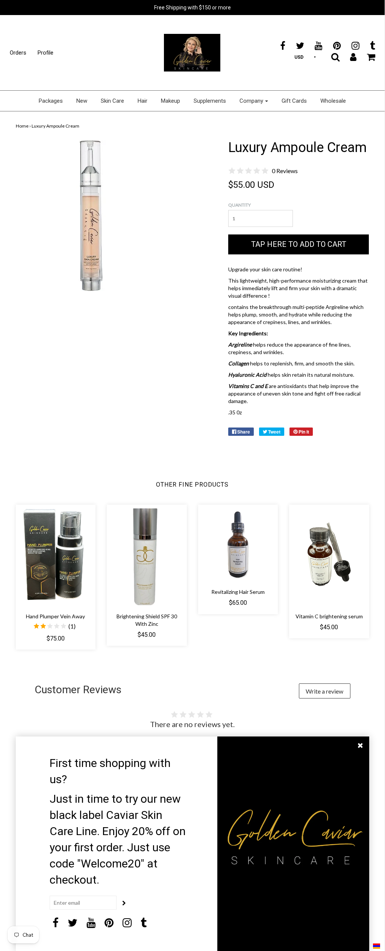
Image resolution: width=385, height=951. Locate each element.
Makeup (170, 100)
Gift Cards (294, 100)
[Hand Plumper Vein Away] (56, 556)
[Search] (331, 56)
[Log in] (348, 56)
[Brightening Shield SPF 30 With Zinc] (147, 556)
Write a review (324, 691)
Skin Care (112, 100)
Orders (18, 52)
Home (22, 126)
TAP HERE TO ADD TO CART (298, 244)
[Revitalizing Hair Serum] (238, 544)
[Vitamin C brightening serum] (329, 556)
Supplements (210, 100)
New (81, 100)
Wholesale (333, 100)
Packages (51, 100)
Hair (142, 100)
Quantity (239, 205)
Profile (45, 52)
